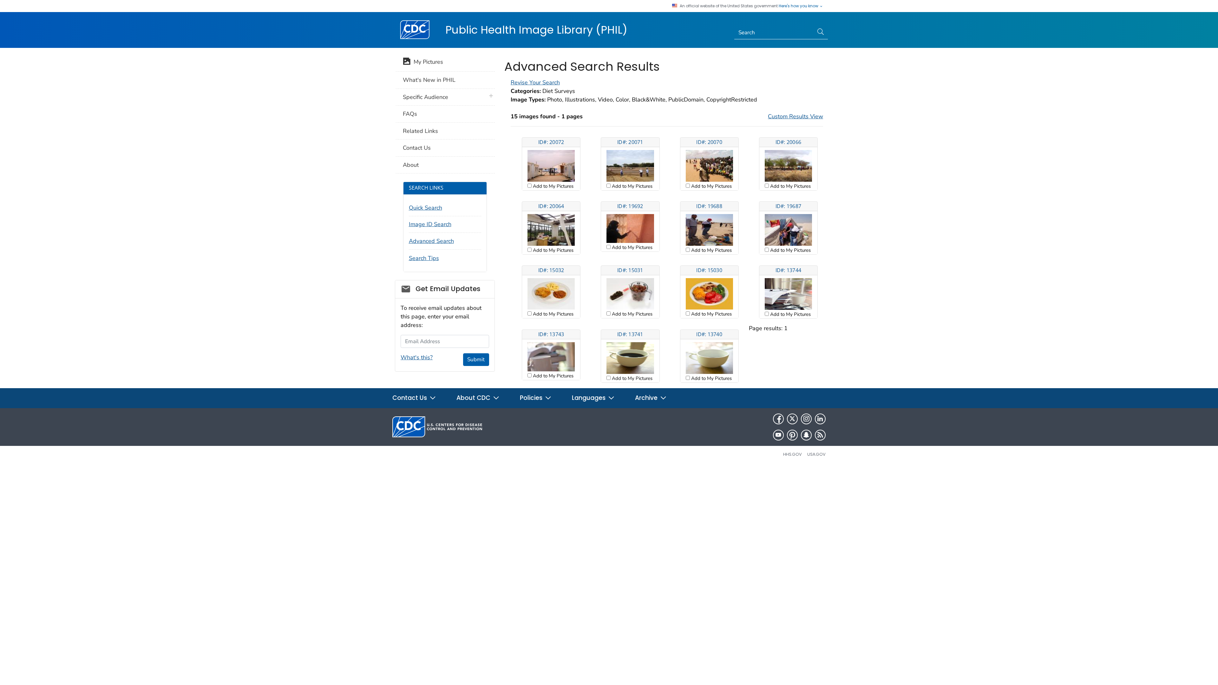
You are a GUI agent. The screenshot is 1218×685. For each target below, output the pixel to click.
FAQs (410, 114)
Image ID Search (430, 224)
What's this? (417, 357)
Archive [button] (647, 398)
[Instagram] (806, 419)
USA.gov (816, 454)
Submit (476, 359)
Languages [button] (589, 398)
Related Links (420, 131)
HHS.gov (792, 454)
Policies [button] (532, 398)
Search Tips (424, 258)
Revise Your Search (535, 82)
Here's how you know (799, 6)
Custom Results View (795, 116)
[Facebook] (778, 419)
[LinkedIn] (820, 419)
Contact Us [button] (410, 398)
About (411, 165)
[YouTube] (778, 435)
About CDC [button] (474, 398)
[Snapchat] (806, 435)
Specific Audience (425, 97)
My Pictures (426, 62)
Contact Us (417, 148)
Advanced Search (431, 241)
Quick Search (425, 208)
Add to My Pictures (552, 186)
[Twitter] (792, 419)
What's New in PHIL (429, 80)
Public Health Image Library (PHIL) (536, 29)
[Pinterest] (792, 435)
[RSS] (820, 435)
